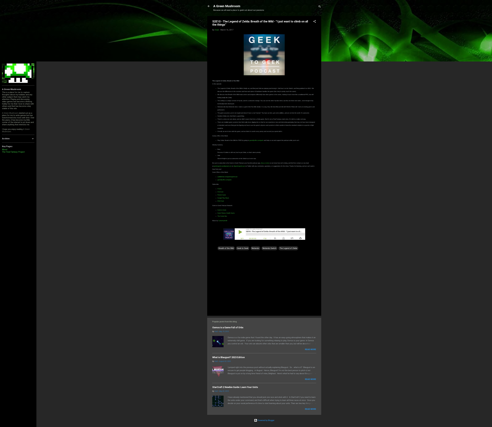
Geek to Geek (242, 248)
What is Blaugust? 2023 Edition (228, 357)
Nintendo (255, 248)
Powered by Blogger (265, 420)
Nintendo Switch (269, 248)
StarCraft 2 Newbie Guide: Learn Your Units (235, 387)
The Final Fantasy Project (13, 152)
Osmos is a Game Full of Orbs (227, 327)
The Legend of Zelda (288, 248)
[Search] (319, 7)
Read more (310, 349)
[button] (314, 22)
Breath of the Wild (226, 248)
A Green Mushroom (226, 6)
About (4, 149)
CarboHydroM (222, 220)
